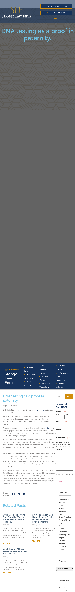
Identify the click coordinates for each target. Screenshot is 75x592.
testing (49, 428)
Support (62, 543)
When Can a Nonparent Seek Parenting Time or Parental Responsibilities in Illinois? (14, 518)
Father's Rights (64, 520)
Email (61, 421)
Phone (58, 429)
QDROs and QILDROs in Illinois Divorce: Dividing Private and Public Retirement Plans (43, 518)
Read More (7, 543)
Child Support (39, 410)
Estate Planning (65, 517)
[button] (55, 18)
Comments (63, 437)
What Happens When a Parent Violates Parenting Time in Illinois (15, 551)
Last (66, 414)
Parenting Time (64, 535)
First (57, 414)
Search (68, 396)
